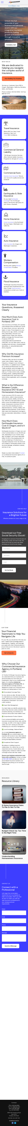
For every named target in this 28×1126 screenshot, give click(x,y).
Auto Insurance (8, 244)
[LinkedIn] (15, 1123)
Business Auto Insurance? (11, 176)
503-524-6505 (15, 1105)
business (20, 159)
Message (4, 932)
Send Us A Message (11, 946)
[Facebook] (13, 1123)
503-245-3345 (7, 759)
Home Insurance (8, 222)
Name (3, 909)
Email (3, 917)
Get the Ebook (9, 570)
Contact (22, 453)
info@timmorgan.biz (14, 1120)
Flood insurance (16, 288)
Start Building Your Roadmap (13, 78)
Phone (4, 925)
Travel (5, 135)
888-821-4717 (16, 1107)
